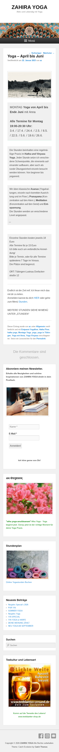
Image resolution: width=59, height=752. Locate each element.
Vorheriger (35, 53)
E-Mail (13, 433)
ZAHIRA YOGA (29, 7)
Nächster (48, 53)
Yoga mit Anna (18, 335)
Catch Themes (41, 747)
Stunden (23, 301)
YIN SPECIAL (14, 617)
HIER (36, 298)
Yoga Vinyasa (32, 335)
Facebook (41, 735)
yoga (34, 332)
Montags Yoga (24, 332)
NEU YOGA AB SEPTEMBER (20, 626)
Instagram (47, 735)
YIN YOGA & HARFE (17, 620)
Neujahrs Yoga (14, 614)
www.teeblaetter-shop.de (29, 716)
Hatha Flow (44, 329)
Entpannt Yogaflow (29, 329)
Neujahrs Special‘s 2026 (18, 605)
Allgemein (40, 326)
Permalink (41, 339)
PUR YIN (12, 608)
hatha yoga (12, 332)
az (41, 60)
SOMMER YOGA (15, 611)
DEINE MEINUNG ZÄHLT (19, 623)
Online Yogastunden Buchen (19, 582)
